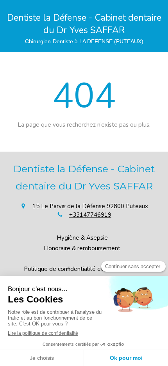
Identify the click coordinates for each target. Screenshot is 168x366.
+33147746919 (90, 215)
